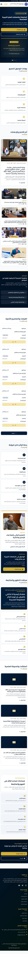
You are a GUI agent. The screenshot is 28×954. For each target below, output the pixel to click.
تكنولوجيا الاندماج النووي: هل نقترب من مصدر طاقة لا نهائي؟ (14, 755)
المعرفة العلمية (23, 584)
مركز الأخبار (21, 36)
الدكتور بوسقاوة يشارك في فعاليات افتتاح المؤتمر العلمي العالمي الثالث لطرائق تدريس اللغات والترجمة (14, 263)
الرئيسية (25, 895)
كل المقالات (24, 670)
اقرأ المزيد (22, 184)
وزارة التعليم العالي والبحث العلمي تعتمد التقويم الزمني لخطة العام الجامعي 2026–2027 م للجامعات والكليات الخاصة (14, 172)
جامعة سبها (24, 920)
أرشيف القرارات (24, 323)
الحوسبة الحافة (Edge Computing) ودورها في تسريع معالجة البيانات (14, 724)
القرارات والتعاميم (19, 31)
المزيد (13, 435)
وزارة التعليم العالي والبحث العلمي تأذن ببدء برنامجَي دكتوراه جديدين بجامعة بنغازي (14, 243)
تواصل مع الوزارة (23, 73)
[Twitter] (22, 887)
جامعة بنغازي (24, 915)
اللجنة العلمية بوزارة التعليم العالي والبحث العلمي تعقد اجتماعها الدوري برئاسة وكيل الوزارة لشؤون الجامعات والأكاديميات (15, 224)
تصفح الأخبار (15, 55)
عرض (13, 343)
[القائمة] (1, 4)
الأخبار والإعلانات (24, 898)
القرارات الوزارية (20, 855)
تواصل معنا (24, 449)
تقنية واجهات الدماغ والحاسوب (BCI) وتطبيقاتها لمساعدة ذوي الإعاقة (15, 692)
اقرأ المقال (23, 702)
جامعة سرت (24, 922)
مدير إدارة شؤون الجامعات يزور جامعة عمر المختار (15, 204)
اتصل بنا (22, 860)
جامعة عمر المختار (23, 917)
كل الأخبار (25, 136)
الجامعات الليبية (24, 903)
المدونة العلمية (24, 906)
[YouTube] (19, 887)
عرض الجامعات (18, 571)
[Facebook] (26, 887)
